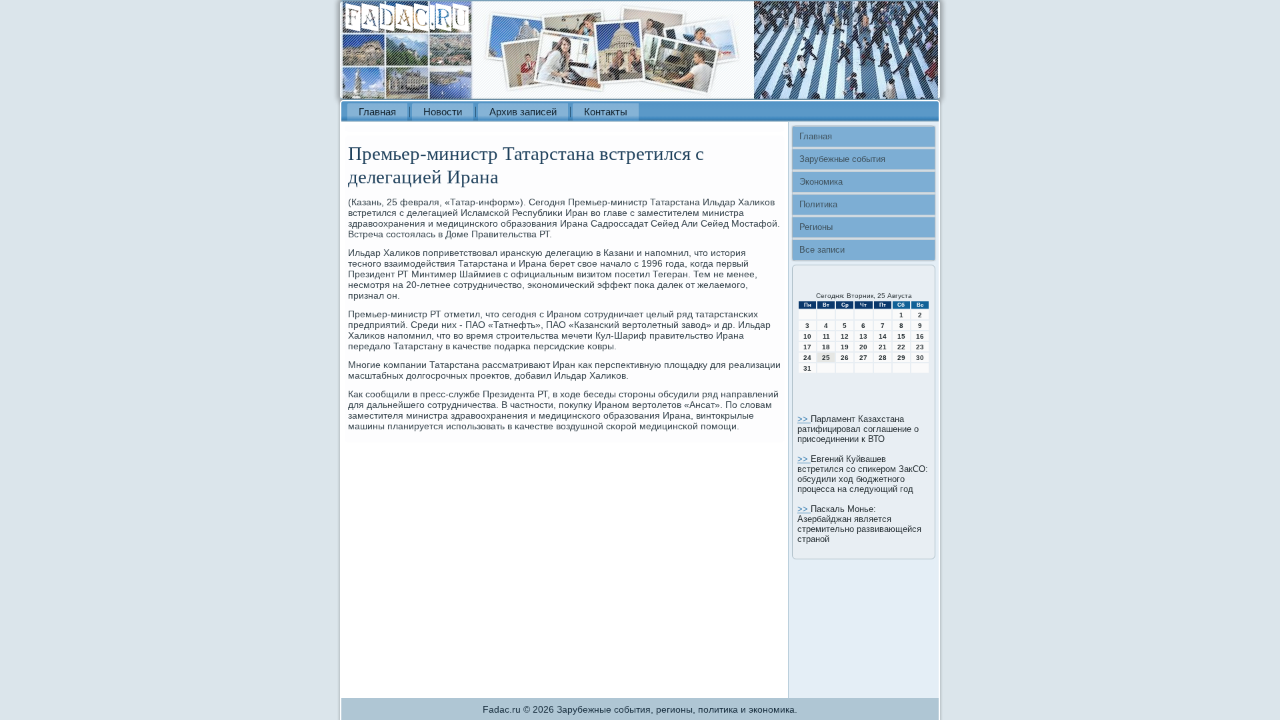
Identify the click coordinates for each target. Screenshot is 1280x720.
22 (901, 347)
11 (826, 336)
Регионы (816, 227)
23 (920, 347)
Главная (377, 111)
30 (920, 357)
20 (863, 347)
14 (883, 336)
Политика (818, 204)
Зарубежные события (842, 159)
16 (920, 336)
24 (807, 357)
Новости (442, 111)
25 (826, 357)
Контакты (605, 111)
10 (807, 336)
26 (845, 357)
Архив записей (523, 111)
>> (804, 419)
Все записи (822, 250)
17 (807, 347)
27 (863, 357)
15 (901, 336)
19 (845, 347)
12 (845, 336)
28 (883, 357)
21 (883, 347)
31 (807, 368)
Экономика (821, 182)
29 (901, 357)
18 (826, 347)
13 (863, 336)
